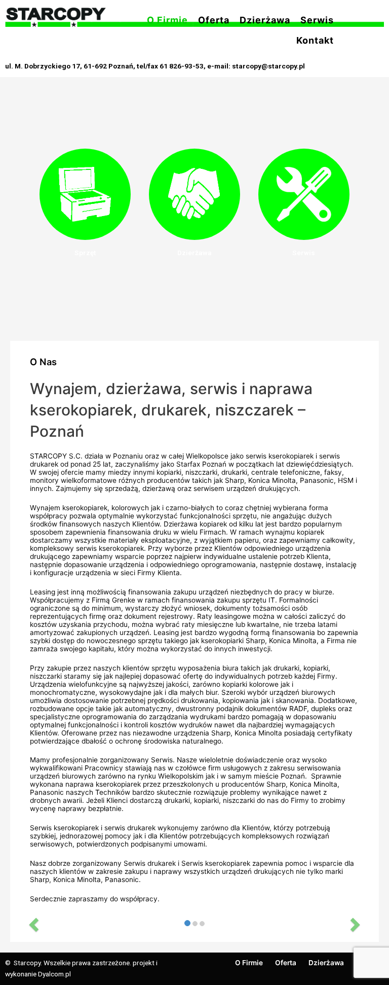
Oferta (213, 20)
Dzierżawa (194, 253)
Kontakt (315, 40)
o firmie (167, 20)
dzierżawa (265, 20)
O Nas (43, 361)
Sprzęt (85, 253)
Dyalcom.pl (54, 974)
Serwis (317, 20)
